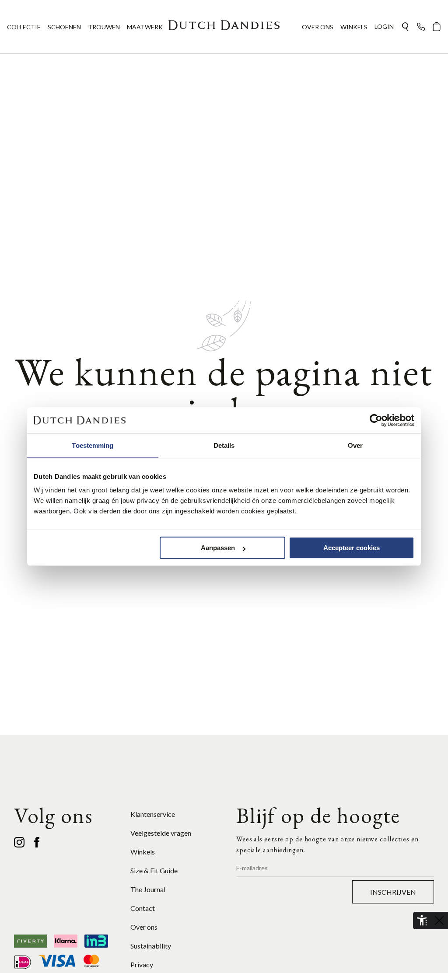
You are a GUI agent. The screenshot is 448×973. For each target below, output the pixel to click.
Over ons (144, 927)
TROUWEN (104, 27)
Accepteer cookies (351, 547)
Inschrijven (393, 892)
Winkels (142, 851)
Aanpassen (218, 547)
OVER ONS (317, 27)
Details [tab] (224, 445)
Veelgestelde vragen (160, 833)
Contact (142, 908)
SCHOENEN (64, 27)
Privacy (141, 964)
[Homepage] (224, 27)
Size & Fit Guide (154, 870)
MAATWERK (145, 27)
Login (384, 26)
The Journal (147, 889)
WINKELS (354, 27)
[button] (405, 26)
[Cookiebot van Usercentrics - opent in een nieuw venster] (376, 420)
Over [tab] (355, 445)
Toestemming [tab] (92, 445)
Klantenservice (152, 814)
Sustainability (150, 946)
